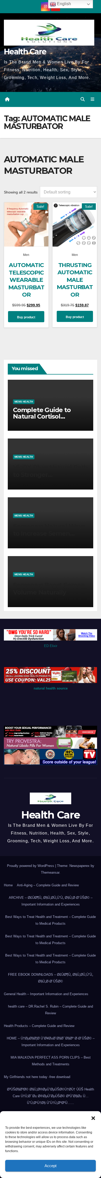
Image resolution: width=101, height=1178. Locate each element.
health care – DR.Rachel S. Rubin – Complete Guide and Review (50, 1009)
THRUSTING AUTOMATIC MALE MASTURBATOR (75, 280)
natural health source (51, 688)
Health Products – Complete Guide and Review (39, 1026)
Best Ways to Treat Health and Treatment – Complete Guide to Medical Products (50, 920)
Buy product (26, 317)
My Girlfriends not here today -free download (37, 1077)
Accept (50, 1165)
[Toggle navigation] (92, 99)
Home (8, 885)
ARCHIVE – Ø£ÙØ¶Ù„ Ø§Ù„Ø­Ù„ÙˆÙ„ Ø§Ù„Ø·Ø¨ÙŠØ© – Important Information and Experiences (50, 901)
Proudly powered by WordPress (31, 866)
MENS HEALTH (24, 401)
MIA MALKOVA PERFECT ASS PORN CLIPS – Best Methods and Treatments (51, 1060)
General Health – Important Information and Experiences (46, 994)
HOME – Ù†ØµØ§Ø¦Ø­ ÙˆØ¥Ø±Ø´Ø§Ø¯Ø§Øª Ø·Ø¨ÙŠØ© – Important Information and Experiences (51, 1041)
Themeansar (50, 872)
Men (26, 255)
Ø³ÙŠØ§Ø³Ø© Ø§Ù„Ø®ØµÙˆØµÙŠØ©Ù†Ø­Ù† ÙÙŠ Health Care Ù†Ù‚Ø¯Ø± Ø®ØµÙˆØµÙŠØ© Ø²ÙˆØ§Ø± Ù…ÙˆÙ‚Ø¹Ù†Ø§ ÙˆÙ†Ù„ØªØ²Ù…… (50, 1096)
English (63, 4)
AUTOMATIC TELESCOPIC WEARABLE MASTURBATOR (26, 280)
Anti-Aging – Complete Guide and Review (48, 885)
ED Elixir (50, 646)
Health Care (25, 51)
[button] (93, 1117)
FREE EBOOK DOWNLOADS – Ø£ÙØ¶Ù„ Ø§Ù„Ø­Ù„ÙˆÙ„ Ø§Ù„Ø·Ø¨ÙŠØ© (50, 978)
